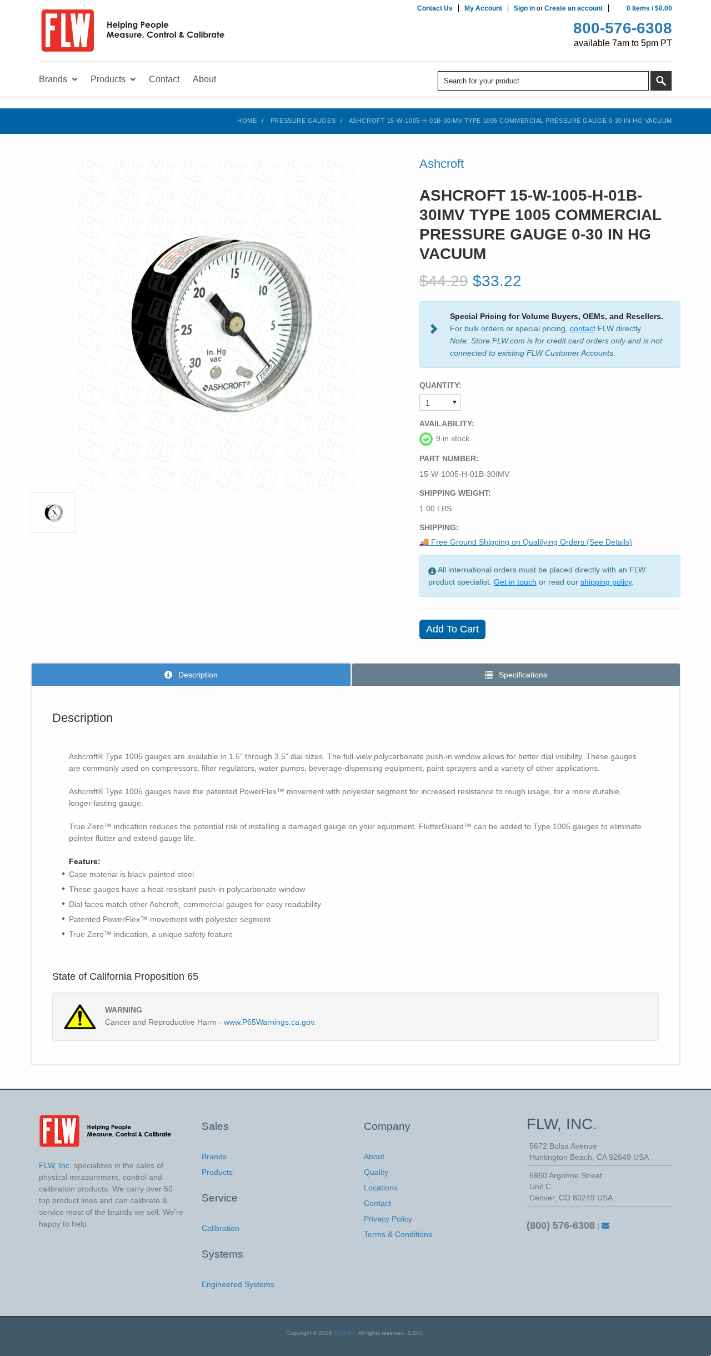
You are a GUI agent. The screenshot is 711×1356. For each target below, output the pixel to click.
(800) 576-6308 (561, 1225)
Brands (214, 1156)
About (374, 1156)
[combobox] (543, 81)
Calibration (220, 1228)
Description (197, 674)
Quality (376, 1172)
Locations (381, 1187)
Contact (377, 1203)
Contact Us (435, 8)
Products (217, 1172)
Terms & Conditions (398, 1234)
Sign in (524, 8)
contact (582, 328)
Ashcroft (441, 164)
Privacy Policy (388, 1218)
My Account (483, 8)
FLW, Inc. (345, 1333)
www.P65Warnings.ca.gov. (270, 1022)
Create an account (573, 8)
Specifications (522, 674)
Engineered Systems (238, 1284)
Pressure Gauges (303, 120)
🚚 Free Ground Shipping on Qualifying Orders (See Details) (525, 541)
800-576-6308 (622, 28)
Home (247, 120)
